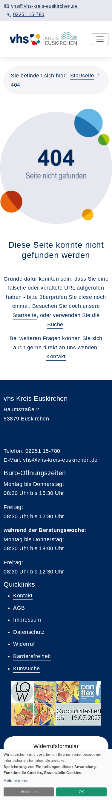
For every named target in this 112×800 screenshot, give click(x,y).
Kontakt (56, 357)
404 (15, 85)
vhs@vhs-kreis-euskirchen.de (60, 460)
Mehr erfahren (16, 781)
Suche (55, 325)
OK (81, 792)
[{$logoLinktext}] (41, 39)
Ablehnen (29, 792)
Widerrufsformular (56, 746)
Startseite (82, 76)
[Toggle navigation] (100, 39)
